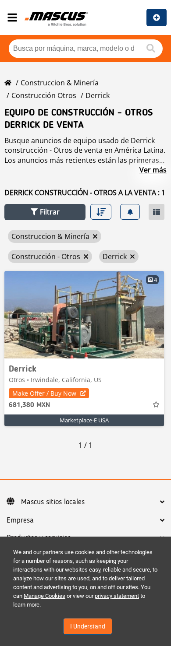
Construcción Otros (43, 95)
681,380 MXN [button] (29, 405)
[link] (84, 314)
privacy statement (117, 596)
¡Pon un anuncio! (156, 17)
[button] (45, 212)
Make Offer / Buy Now (44, 393)
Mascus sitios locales (53, 502)
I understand (87, 626)
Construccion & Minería (60, 83)
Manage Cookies (44, 596)
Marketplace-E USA (84, 420)
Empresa (20, 520)
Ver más (153, 170)
